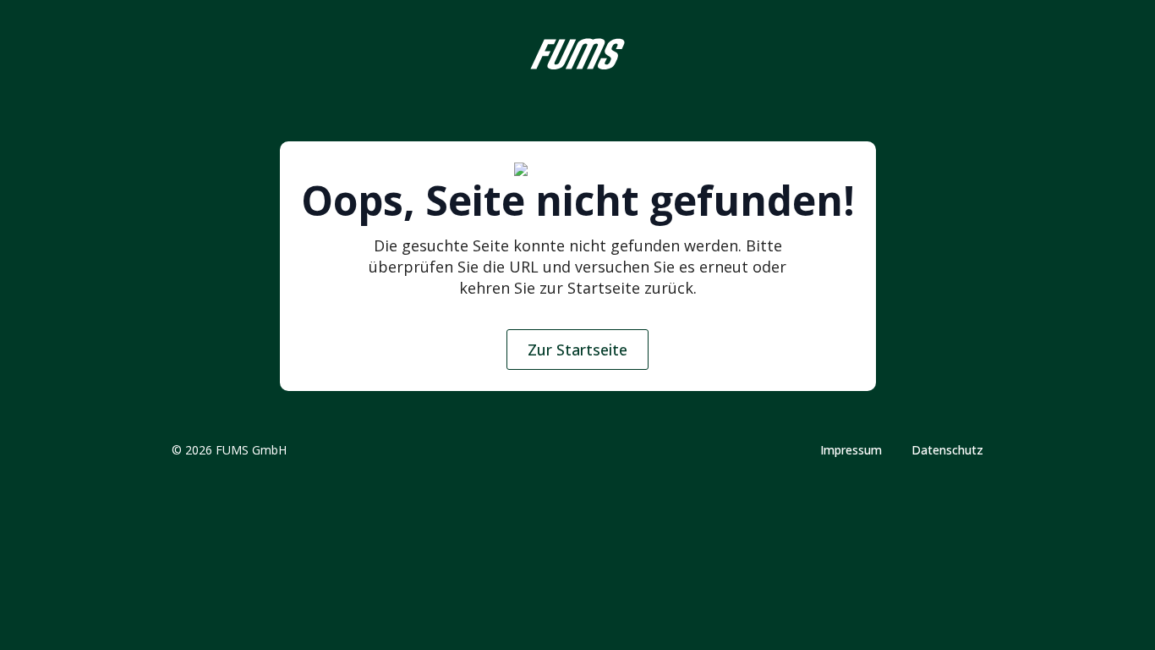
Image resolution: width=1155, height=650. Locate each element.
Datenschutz (947, 450)
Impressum (851, 450)
